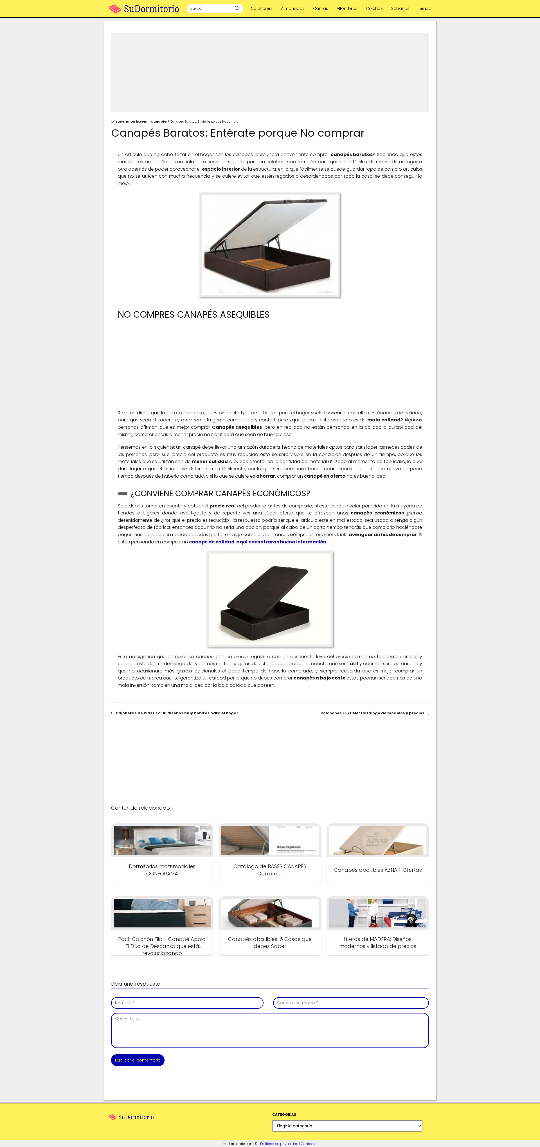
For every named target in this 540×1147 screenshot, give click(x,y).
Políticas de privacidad (279, 1143)
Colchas (374, 8)
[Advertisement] (270, 72)
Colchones (262, 8)
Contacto (309, 1143)
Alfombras (347, 8)
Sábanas (400, 8)
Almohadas (293, 8)
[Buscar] (237, 8)
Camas (320, 8)
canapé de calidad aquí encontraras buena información (257, 542)
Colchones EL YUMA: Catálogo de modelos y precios (372, 713)
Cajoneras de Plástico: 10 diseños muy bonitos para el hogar (177, 713)
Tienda (424, 8)
